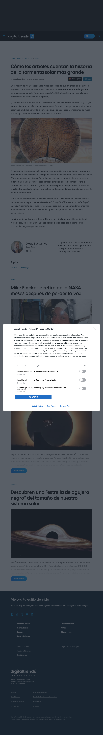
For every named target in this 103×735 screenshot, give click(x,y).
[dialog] (51, 367)
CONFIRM (33, 397)
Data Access (51, 406)
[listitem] (51, 365)
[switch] (82, 371)
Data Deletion (37, 406)
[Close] (95, 329)
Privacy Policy (65, 406)
